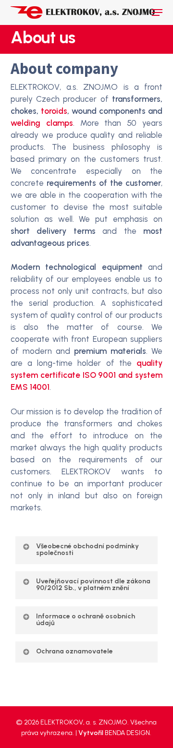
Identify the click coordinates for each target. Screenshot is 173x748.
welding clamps (42, 123)
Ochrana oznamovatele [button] (74, 651)
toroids (54, 111)
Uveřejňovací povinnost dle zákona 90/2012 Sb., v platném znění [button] (93, 584)
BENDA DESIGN (127, 733)
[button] (157, 12)
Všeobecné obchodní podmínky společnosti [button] (87, 549)
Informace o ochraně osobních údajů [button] (85, 619)
